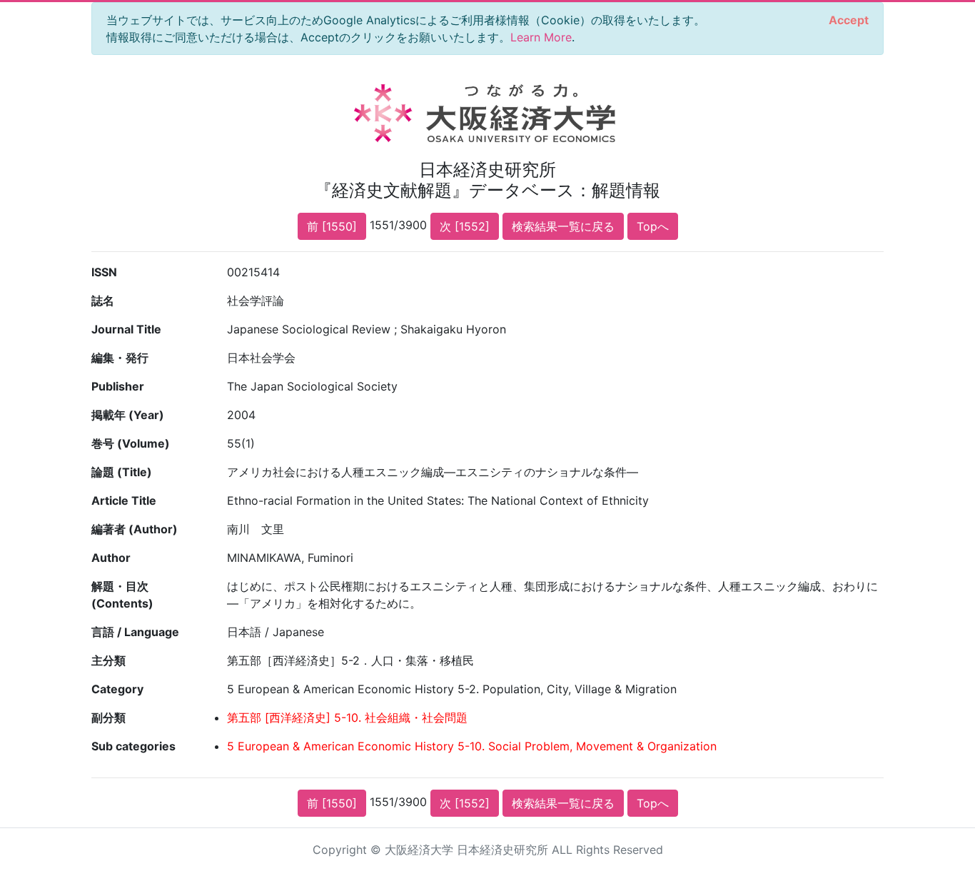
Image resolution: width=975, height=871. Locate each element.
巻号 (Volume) (130, 443)
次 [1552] (465, 226)
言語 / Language (135, 632)
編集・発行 (119, 358)
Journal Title (126, 329)
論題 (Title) (121, 472)
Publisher (117, 386)
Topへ (653, 226)
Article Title (123, 500)
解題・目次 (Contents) (122, 594)
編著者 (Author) (134, 529)
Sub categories (133, 746)
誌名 (102, 300)
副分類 (108, 717)
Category (117, 689)
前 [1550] (332, 226)
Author (111, 557)
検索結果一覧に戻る (563, 226)
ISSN (104, 272)
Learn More (541, 37)
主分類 (108, 660)
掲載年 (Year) (127, 415)
